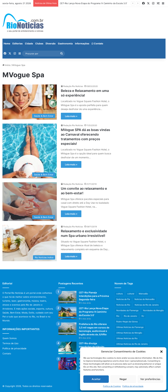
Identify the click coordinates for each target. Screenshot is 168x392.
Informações (82, 43)
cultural (130, 293)
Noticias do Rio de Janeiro (147, 305)
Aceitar (96, 379)
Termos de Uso (10, 343)
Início (7, 65)
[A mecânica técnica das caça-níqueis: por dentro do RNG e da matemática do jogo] (67, 363)
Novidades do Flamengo (127, 310)
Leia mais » (71, 116)
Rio (117, 316)
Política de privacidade (132, 386)
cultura (119, 293)
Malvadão (143, 293)
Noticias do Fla (123, 299)
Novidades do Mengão (153, 310)
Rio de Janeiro (130, 316)
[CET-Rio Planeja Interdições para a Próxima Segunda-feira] (67, 297)
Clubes (39, 43)
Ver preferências (150, 379)
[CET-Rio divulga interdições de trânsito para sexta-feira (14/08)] (67, 348)
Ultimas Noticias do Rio (126, 338)
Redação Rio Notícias (73, 86)
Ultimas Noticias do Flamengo (130, 327)
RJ (143, 316)
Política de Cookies (112, 386)
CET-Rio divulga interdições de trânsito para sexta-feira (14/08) (92, 347)
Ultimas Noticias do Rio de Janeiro (132, 344)
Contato (98, 43)
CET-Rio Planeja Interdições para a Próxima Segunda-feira (94, 296)
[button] (161, 351)
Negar (123, 379)
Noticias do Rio (123, 305)
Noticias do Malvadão (145, 299)
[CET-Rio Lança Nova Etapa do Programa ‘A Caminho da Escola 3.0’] (67, 313)
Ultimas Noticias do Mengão (129, 333)
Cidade (29, 43)
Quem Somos (9, 338)
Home (7, 43)
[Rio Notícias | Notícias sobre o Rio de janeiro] (22, 22)
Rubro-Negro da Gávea (127, 321)
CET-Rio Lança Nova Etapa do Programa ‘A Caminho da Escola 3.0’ (93, 3)
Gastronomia (65, 43)
